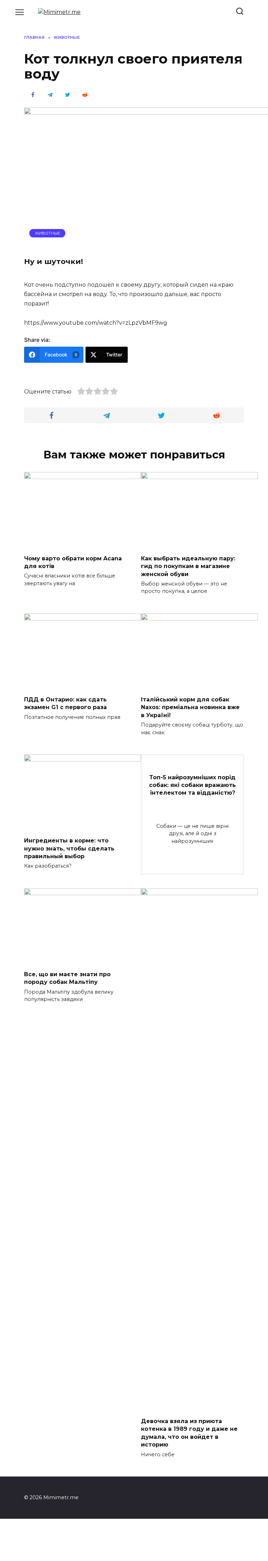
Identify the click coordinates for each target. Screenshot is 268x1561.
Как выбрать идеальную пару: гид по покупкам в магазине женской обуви (188, 566)
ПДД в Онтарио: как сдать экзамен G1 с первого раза (65, 703)
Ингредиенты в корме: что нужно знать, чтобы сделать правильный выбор (69, 848)
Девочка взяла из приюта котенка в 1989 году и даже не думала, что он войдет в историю (189, 1433)
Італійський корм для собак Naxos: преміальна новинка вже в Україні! (190, 707)
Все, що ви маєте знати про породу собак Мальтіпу (67, 978)
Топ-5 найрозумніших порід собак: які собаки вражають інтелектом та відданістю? (192, 785)
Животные (47, 233)
